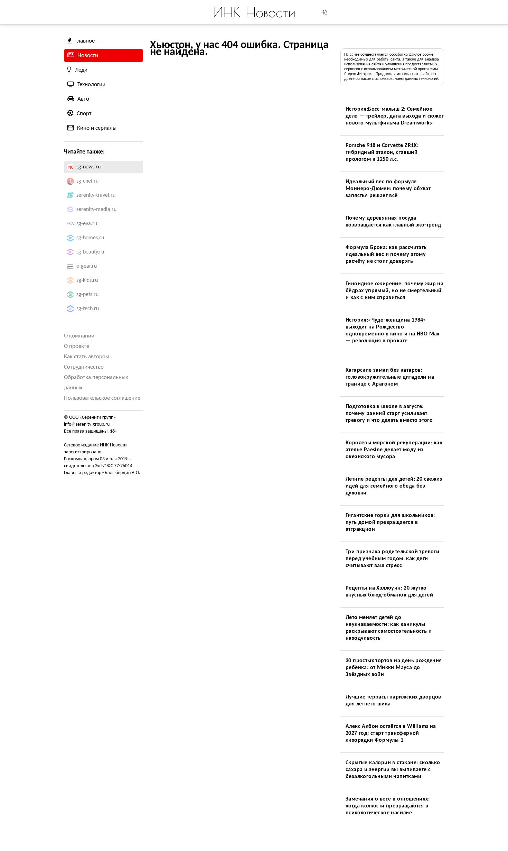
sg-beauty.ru (90, 252)
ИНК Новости (254, 12)
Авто (83, 99)
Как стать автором (87, 357)
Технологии (91, 84)
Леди (81, 70)
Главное (85, 41)
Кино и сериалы (96, 128)
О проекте (76, 346)
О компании (79, 336)
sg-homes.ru (90, 238)
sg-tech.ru (87, 309)
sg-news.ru (88, 167)
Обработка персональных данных (96, 382)
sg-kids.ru (87, 280)
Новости (87, 55)
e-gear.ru (86, 266)
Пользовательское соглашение (102, 398)
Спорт (84, 114)
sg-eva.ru (86, 223)
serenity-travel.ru (95, 195)
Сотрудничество (84, 367)
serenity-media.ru (96, 209)
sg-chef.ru (87, 181)
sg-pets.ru (87, 294)
